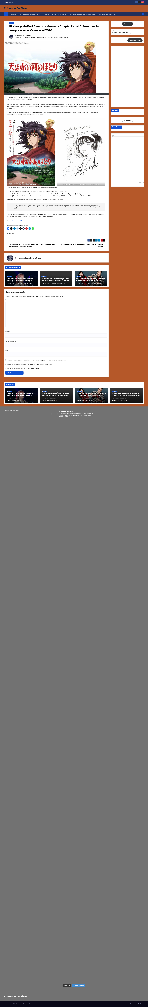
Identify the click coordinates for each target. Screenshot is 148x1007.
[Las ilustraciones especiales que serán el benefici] (56, 904)
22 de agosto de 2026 (14, 398)
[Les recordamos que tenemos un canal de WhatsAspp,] (56, 520)
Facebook (132, 1003)
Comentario (9, 300)
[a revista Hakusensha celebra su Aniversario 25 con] (79, 525)
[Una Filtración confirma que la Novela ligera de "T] (91, 953)
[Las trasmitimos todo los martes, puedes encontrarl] (79, 435)
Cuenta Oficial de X (18, 221)
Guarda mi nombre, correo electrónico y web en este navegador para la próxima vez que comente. (36, 360)
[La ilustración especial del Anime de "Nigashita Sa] (56, 957)
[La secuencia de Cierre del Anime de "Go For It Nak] (79, 906)
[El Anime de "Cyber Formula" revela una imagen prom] (91, 900)
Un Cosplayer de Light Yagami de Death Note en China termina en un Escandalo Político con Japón (32, 245)
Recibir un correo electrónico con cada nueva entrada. (23, 368)
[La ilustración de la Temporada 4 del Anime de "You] (91, 518)
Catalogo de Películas (106, 14)
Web (6, 350)
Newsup (25, 1003)
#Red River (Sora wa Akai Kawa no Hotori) (56, 37)
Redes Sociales (140, 1003)
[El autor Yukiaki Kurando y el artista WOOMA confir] (68, 798)
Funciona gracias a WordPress (11, 1003)
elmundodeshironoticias (24, 35)
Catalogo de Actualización (30, 14)
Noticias (13, 14)
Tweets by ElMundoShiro (11, 410)
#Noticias (40, 37)
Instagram (124, 1003)
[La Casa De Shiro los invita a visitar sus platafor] (91, 457)
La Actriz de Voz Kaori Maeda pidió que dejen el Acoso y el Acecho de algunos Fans (20, 280)
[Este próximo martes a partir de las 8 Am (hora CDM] (68, 434)
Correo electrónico (11, 341)
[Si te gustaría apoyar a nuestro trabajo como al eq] (68, 633)
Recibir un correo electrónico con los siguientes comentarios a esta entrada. (29, 364)
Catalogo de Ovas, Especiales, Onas (82, 14)
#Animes (27, 37)
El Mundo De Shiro (15, 8)
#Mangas (33, 37)
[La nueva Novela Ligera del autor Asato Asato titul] (79, 797)
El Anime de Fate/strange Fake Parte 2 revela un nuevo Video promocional (55, 280)
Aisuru (46, 14)
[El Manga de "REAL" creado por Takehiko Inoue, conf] (91, 826)
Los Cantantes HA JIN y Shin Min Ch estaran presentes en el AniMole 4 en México (90, 280)
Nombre (8, 331)
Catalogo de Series (59, 14)
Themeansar (32, 1003)
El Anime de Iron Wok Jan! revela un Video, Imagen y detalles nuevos (82, 245)
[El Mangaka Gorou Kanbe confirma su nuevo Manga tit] (56, 795)
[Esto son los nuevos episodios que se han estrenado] (56, 435)
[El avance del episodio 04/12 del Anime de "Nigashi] (68, 956)
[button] (140, 14)
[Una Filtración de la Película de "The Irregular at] (79, 947)
